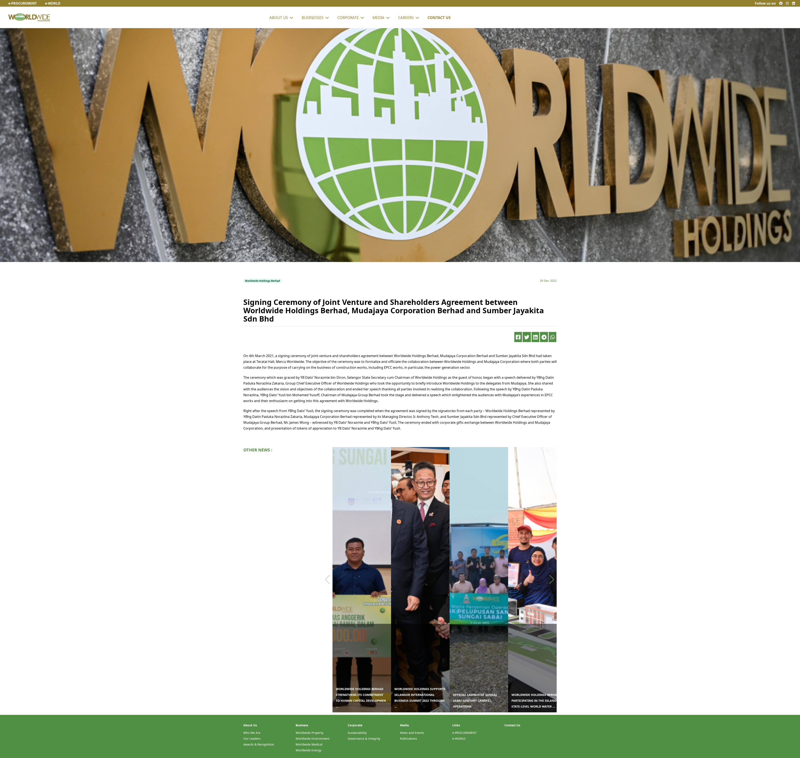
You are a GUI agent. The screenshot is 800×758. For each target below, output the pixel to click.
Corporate (348, 17)
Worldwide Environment (312, 738)
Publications (408, 738)
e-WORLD (458, 738)
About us (278, 17)
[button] (552, 579)
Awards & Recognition (258, 744)
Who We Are (251, 733)
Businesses (313, 17)
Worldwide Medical (309, 744)
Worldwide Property (309, 733)
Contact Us (439, 17)
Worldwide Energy (308, 750)
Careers (406, 17)
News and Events (412, 733)
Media (378, 17)
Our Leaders (252, 738)
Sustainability (357, 733)
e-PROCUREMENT (464, 733)
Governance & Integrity (364, 738)
